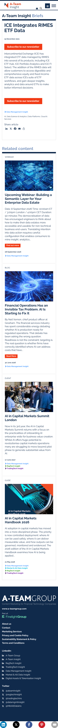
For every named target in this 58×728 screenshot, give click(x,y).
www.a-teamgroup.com (14, 608)
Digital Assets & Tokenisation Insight (23, 678)
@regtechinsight (14, 694)
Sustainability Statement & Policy (19, 639)
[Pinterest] (41, 724)
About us (6, 624)
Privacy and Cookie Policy (15, 635)
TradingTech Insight (15, 469)
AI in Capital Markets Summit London (27, 418)
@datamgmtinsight (15, 702)
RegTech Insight (13, 466)
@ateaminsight (13, 690)
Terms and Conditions (13, 643)
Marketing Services (12, 631)
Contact (6, 627)
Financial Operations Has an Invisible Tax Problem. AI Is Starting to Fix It (26, 309)
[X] (16, 724)
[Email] (54, 724)
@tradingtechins (14, 698)
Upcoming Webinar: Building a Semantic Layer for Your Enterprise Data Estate (28, 199)
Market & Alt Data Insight (17, 568)
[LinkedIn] (3, 724)
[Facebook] (29, 724)
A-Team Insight (13, 659)
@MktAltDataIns (13, 706)
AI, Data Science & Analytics (15, 117)
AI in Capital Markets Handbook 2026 (20, 520)
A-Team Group (13, 655)
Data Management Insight (17, 112)
